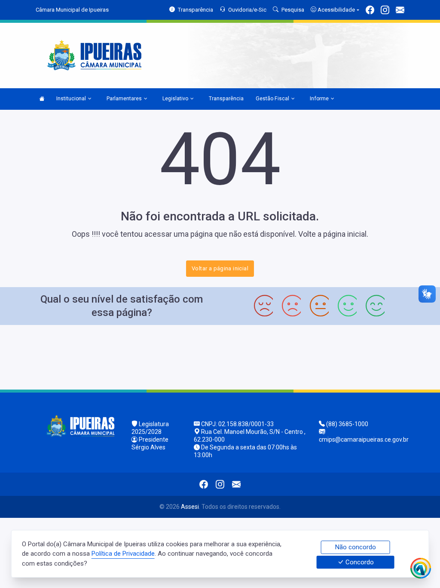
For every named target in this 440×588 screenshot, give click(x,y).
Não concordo (355, 547)
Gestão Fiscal (272, 99)
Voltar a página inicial (220, 268)
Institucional (71, 99)
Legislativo (175, 99)
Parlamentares (124, 99)
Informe (319, 99)
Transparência (226, 99)
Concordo (359, 562)
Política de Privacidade (123, 553)
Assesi (190, 506)
